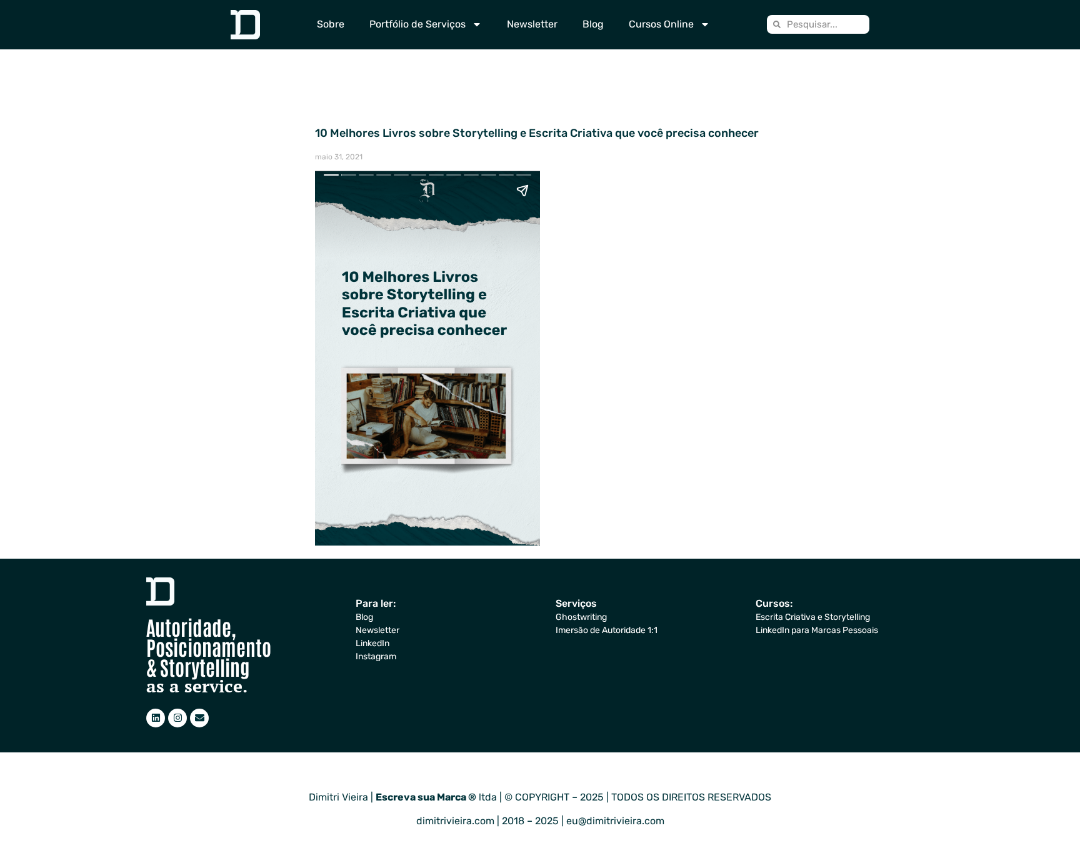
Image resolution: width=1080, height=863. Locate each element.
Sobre (330, 24)
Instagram (376, 656)
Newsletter (532, 24)
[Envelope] (199, 718)
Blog (593, 24)
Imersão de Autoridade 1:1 (607, 630)
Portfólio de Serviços (417, 24)
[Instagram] (177, 718)
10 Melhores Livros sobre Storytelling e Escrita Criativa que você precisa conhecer (537, 133)
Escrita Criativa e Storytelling (813, 617)
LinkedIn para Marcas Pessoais (817, 630)
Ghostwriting (581, 617)
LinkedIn (372, 643)
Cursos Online (661, 24)
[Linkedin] (155, 718)
